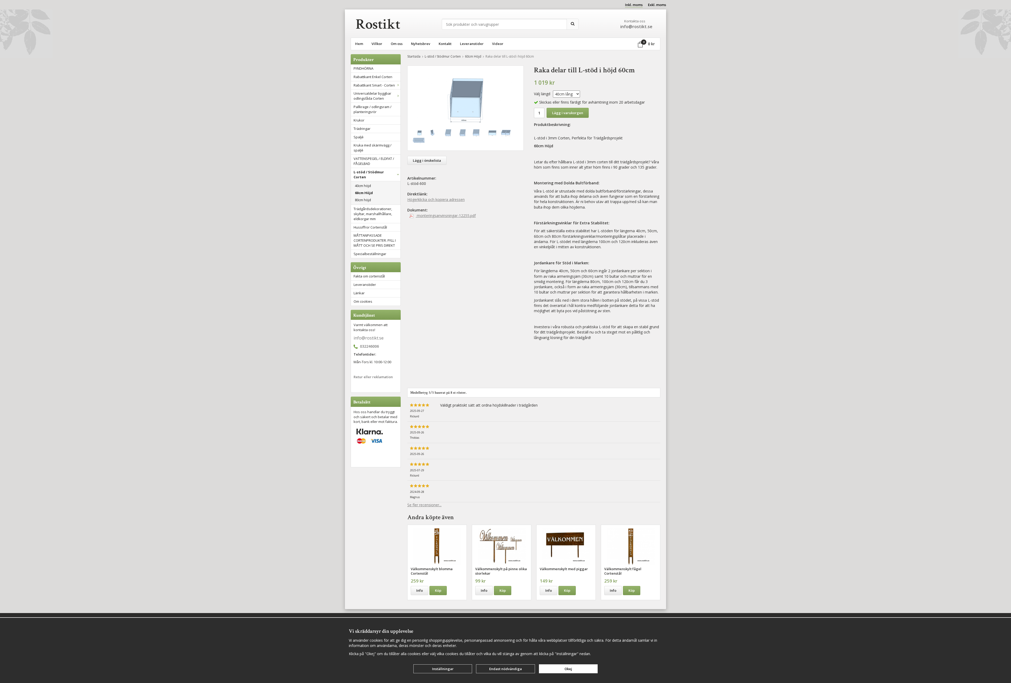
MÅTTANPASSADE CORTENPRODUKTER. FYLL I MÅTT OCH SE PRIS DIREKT (375, 240)
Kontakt (445, 43)
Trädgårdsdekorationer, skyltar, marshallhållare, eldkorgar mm (373, 213)
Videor (497, 43)
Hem (359, 43)
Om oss (397, 43)
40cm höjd (363, 185)
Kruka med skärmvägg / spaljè (372, 148)
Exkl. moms (657, 4)
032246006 (369, 346)
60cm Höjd (364, 192)
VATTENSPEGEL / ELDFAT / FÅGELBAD (374, 161)
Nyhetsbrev (420, 43)
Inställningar (443, 668)
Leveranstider (472, 43)
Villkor (376, 43)
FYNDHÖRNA (363, 68)
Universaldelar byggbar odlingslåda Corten (372, 96)
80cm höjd (363, 200)
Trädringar (362, 128)
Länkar (359, 293)
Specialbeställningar (370, 253)
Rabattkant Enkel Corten (373, 76)
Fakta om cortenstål (369, 276)
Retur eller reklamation (373, 377)
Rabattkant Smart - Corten (374, 85)
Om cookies (363, 301)
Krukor (359, 120)
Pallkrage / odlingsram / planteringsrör (372, 109)
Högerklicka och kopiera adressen (436, 199)
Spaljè (359, 137)
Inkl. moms (634, 4)
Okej (568, 668)
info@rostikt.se (369, 338)
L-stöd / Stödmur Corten (369, 174)
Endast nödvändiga (505, 668)
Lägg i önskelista (427, 160)
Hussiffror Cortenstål (370, 227)
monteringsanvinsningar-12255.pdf (446, 215)
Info (419, 590)
